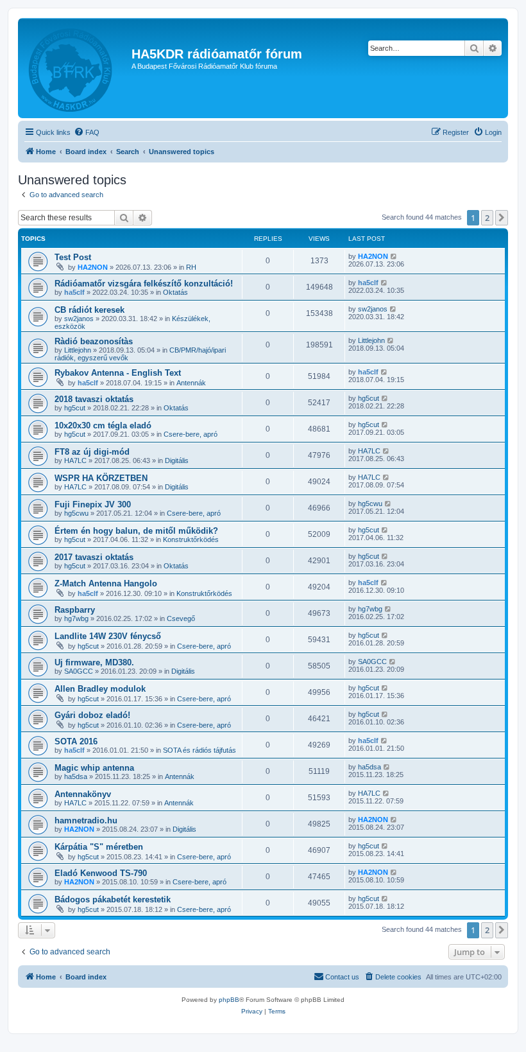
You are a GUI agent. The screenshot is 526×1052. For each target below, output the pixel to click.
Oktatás (175, 292)
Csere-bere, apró (190, 434)
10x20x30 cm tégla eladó (103, 425)
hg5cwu (76, 513)
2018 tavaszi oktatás (94, 399)
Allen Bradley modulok (100, 689)
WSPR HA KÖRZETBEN (101, 478)
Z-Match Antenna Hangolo (106, 583)
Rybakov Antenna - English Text (118, 373)
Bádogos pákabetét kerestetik (113, 899)
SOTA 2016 (76, 741)
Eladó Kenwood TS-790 (101, 873)
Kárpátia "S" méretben (99, 847)
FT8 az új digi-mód (92, 452)
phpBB (229, 999)
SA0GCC (78, 671)
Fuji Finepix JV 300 (93, 504)
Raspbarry (75, 610)
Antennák (191, 383)
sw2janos (79, 318)
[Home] (76, 68)
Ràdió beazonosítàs (94, 341)
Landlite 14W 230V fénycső (108, 636)
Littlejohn (77, 350)
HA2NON (93, 267)
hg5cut (74, 408)
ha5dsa (75, 776)
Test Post (73, 257)
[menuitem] (86, 132)
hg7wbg (76, 618)
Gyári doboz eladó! (92, 715)
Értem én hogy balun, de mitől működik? (136, 531)
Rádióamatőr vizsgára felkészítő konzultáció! (144, 283)
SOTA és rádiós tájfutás (199, 750)
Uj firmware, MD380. (94, 662)
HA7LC (75, 460)
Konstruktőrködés (191, 539)
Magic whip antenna (94, 768)
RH (191, 267)
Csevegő (181, 618)
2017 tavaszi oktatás (94, 557)
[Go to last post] (394, 256)
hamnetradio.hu (86, 820)
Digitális (177, 460)
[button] (501, 217)
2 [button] (487, 218)
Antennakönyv (83, 794)
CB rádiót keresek (89, 310)
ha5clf (74, 292)
